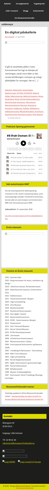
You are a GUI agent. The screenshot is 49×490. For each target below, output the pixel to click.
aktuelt (9, 90)
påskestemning (12, 111)
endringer (10, 99)
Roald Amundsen (27, 111)
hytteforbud (11, 102)
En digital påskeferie (20, 32)
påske (26, 108)
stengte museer (25, 114)
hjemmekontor (33, 99)
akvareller (18, 90)
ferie (17, 99)
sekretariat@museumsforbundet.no (18, 443)
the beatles (38, 114)
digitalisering (17, 96)
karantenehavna (12, 105)
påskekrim (35, 108)
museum (9, 108)
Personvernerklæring (24, 488)
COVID (20, 93)
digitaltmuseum (30, 96)
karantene (31, 102)
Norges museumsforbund (14, 3)
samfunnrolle (11, 114)
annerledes (28, 90)
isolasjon (21, 102)
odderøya (18, 108)
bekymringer (11, 93)
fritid (23, 99)
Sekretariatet (15, 118)
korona (24, 105)
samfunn (39, 111)
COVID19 (28, 93)
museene (32, 105)
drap (41, 96)
